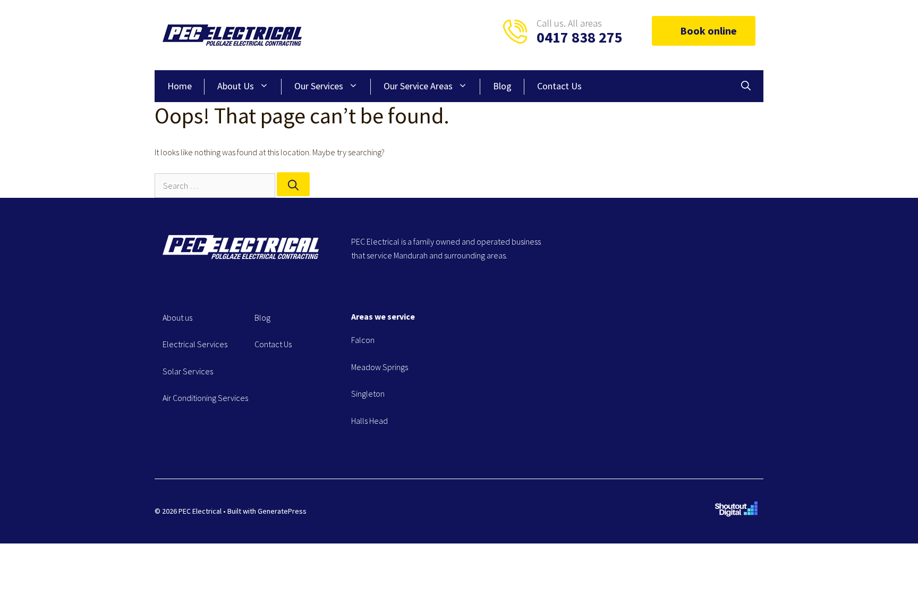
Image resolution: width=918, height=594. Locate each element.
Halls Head (369, 420)
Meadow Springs (379, 367)
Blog (502, 86)
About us (177, 317)
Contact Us (559, 86)
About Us (235, 86)
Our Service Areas (418, 86)
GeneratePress (282, 511)
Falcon (363, 339)
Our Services (318, 86)
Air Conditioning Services (205, 397)
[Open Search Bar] (745, 86)
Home (179, 86)
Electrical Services (195, 344)
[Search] (293, 184)
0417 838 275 (580, 37)
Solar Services (188, 371)
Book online (708, 30)
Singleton (368, 393)
